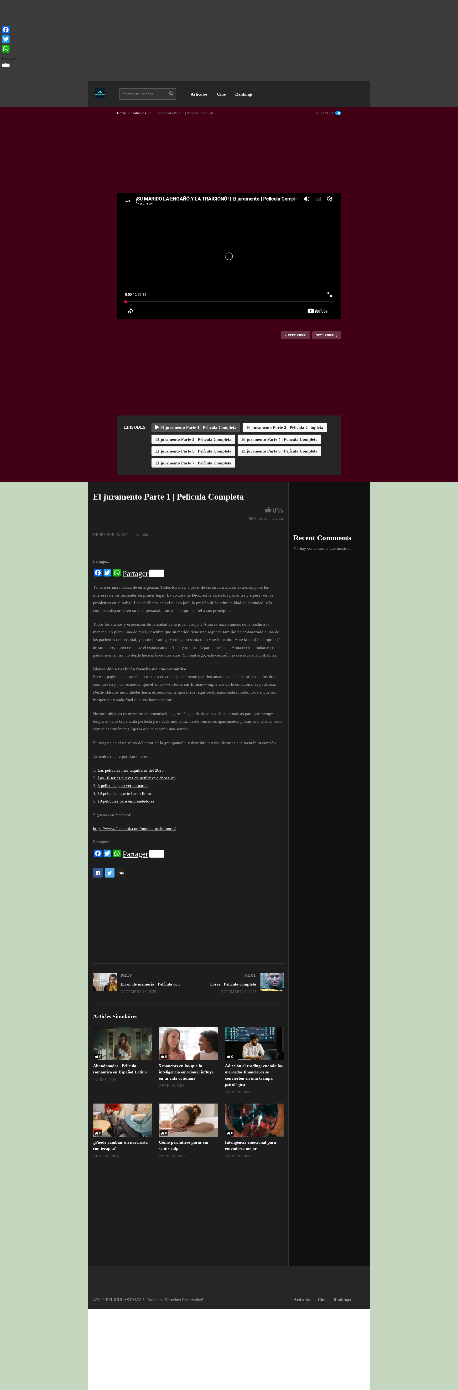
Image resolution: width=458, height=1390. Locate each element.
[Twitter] (9, 39)
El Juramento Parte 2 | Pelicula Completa (284, 427)
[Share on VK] (121, 873)
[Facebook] (9, 29)
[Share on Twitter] (109, 873)
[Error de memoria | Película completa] (138, 983)
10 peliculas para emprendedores (126, 801)
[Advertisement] (229, 40)
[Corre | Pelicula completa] (238, 983)
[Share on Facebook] (98, 873)
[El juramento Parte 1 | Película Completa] (122, 1043)
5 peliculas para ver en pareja (123, 785)
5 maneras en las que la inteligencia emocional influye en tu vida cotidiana (186, 1072)
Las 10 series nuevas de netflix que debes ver (137, 778)
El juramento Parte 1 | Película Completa (197, 427)
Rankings (244, 94)
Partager (135, 573)
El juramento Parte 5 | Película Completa (193, 451)
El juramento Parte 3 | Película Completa (193, 439)
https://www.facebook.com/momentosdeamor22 (134, 828)
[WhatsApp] (9, 49)
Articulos (199, 94)
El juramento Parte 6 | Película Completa (279, 451)
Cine (221, 94)
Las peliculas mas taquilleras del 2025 (131, 770)
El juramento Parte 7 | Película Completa (193, 463)
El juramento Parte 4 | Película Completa (279, 439)
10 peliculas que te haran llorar (124, 793)
